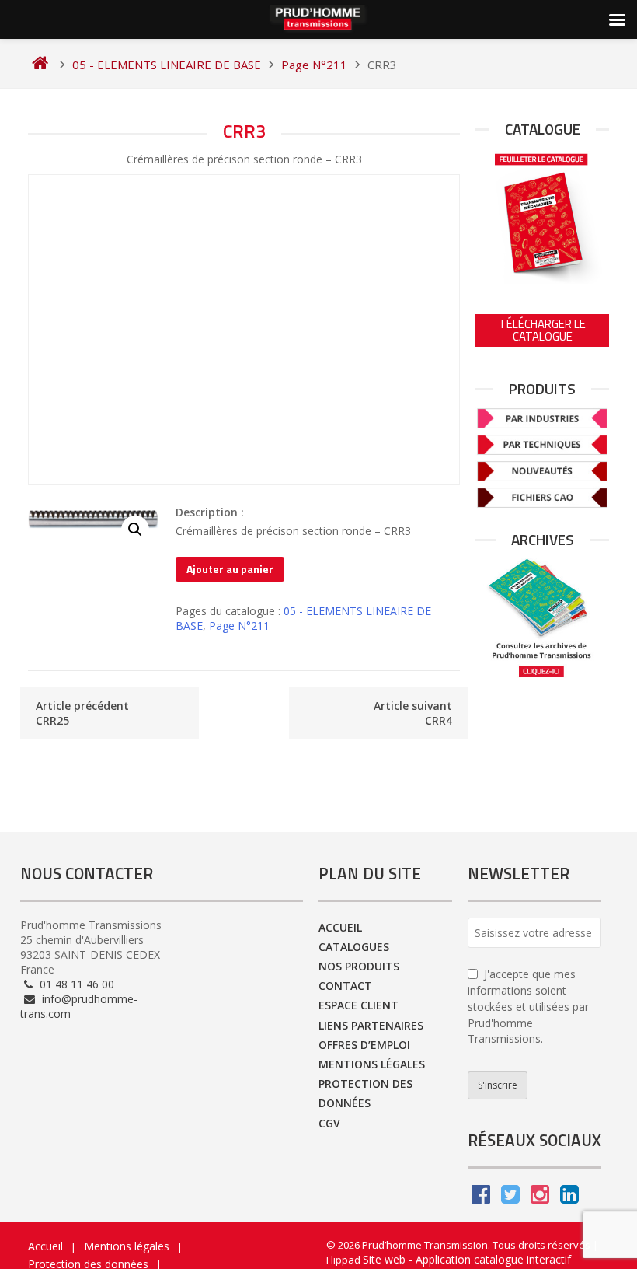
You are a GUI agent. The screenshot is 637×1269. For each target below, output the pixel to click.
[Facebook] (481, 1197)
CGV (329, 1123)
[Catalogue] (542, 215)
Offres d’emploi (364, 1044)
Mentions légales (371, 1064)
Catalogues (353, 946)
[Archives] (542, 618)
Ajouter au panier (229, 569)
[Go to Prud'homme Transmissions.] (40, 64)
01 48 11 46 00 (75, 984)
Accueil (340, 927)
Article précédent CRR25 (82, 713)
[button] (135, 530)
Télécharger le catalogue (542, 330)
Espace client (358, 1005)
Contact (345, 985)
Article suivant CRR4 (413, 713)
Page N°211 (239, 625)
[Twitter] (510, 1197)
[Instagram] (540, 1197)
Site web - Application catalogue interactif (467, 1259)
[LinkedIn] (569, 1197)
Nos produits (358, 966)
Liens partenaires (370, 1025)
